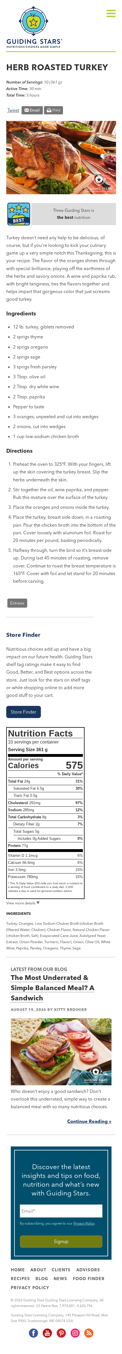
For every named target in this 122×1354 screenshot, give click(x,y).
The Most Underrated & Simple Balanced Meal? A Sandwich (52, 987)
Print (56, 110)
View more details (20, 903)
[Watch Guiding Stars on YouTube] (47, 1336)
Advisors (88, 1269)
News (60, 1278)
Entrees (17, 603)
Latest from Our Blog (39, 969)
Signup (61, 1241)
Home (18, 1269)
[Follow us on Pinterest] (61, 1336)
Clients (61, 1269)
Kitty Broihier (70, 1009)
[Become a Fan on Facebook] (33, 1336)
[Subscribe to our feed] (88, 1336)
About (38, 1269)
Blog (41, 1278)
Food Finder (89, 1278)
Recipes (20, 1278)
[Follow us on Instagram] (75, 1336)
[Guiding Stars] (34, 47)
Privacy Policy (83, 1223)
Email (35, 110)
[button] (23, 712)
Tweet (13, 110)
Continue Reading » (89, 1121)
